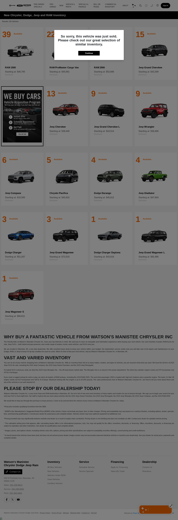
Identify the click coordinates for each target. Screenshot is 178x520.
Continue (89, 53)
